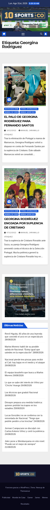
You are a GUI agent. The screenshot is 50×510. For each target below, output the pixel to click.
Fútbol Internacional (29, 109)
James (37, 498)
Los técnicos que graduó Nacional (21, 392)
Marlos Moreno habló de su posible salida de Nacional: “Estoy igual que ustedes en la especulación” (22, 350)
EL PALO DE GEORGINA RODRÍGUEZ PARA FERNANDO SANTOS (20, 121)
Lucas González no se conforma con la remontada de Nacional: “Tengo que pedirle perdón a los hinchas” (23, 418)
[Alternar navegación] (23, 34)
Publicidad (6, 498)
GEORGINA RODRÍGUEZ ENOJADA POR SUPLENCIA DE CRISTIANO (23, 223)
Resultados (25, 504)
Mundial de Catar (11, 112)
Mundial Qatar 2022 (27, 112)
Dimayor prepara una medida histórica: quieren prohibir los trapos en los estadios (23, 405)
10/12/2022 (12, 130)
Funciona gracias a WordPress (17, 488)
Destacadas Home (11, 109)
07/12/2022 (12, 233)
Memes (45, 498)
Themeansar (25, 491)
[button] (41, 34)
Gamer (30, 498)
